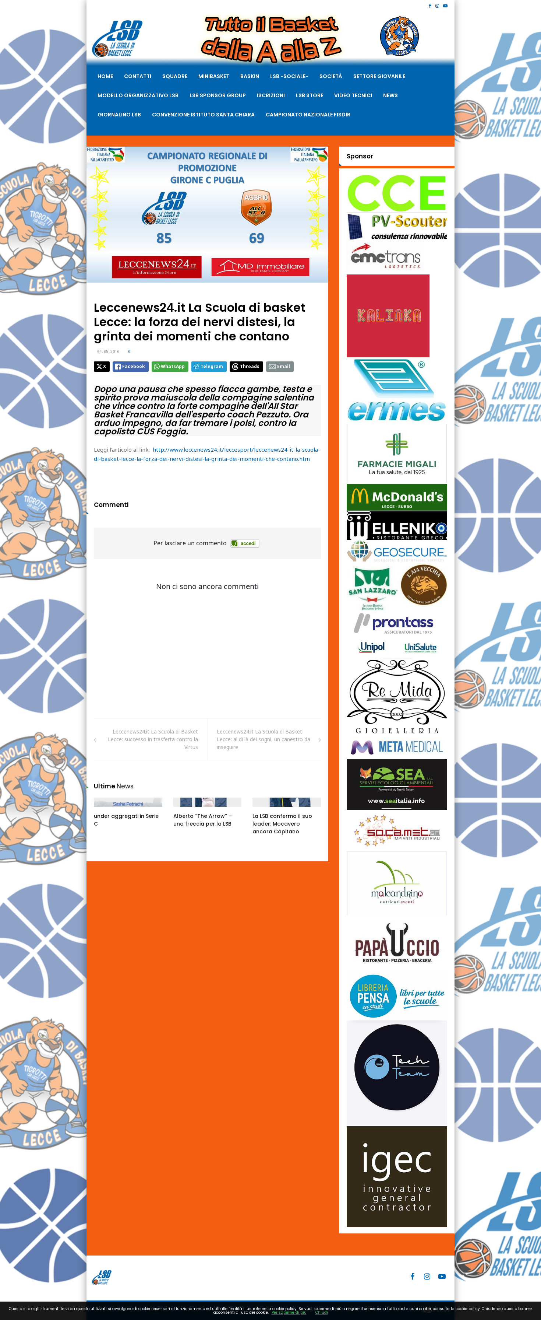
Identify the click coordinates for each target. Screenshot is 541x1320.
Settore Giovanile (379, 76)
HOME (105, 76)
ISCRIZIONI (271, 95)
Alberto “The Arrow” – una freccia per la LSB (202, 819)
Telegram (212, 366)
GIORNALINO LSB (119, 114)
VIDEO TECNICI (353, 95)
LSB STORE (309, 95)
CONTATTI (137, 76)
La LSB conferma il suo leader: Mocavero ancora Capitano (282, 823)
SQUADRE (174, 76)
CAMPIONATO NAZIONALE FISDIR (308, 114)
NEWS (390, 95)
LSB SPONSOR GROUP (218, 95)
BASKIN (249, 76)
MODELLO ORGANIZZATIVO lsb (138, 95)
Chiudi (321, 1312)
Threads (249, 366)
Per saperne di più (289, 1312)
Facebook (133, 366)
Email (283, 366)
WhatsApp (173, 366)
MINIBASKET (213, 76)
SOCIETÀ (330, 76)
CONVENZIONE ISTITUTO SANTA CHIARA (203, 114)
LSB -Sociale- (289, 76)
